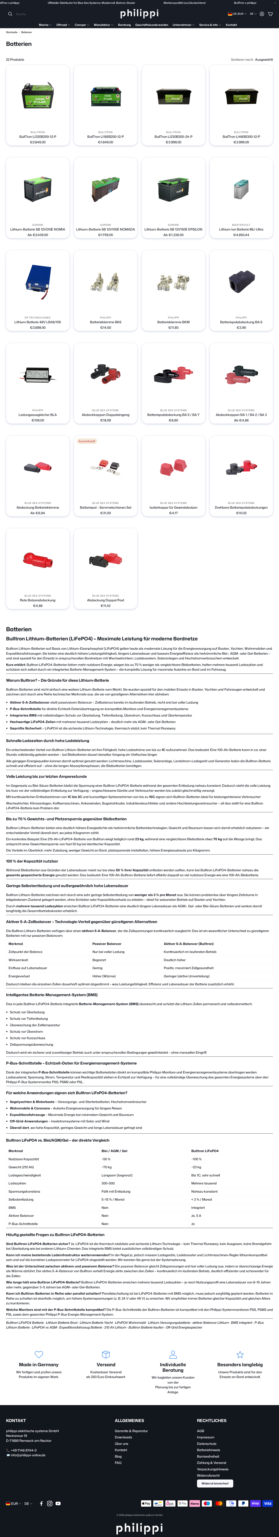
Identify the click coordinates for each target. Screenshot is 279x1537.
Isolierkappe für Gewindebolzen (173, 507)
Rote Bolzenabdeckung (37, 600)
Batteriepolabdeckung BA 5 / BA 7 (173, 414)
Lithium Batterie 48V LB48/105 (37, 322)
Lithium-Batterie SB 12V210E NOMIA (37, 229)
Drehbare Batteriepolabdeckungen (241, 507)
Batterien (26, 32)
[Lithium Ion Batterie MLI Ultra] (241, 189)
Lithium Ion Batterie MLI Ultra (241, 229)
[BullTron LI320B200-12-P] (37, 96)
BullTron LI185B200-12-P (105, 136)
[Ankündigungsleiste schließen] (275, 3)
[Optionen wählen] (64, 216)
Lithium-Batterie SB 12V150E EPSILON (173, 229)
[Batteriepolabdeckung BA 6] (241, 282)
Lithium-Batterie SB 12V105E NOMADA (105, 229)
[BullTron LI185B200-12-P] (105, 96)
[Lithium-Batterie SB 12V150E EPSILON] (173, 189)
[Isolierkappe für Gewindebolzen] (173, 467)
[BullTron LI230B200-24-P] (173, 96)
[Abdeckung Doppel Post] (105, 560)
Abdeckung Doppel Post (105, 600)
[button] (33, 13)
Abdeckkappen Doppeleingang (105, 414)
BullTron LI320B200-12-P (37, 136)
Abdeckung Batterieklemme (38, 507)
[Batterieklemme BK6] (105, 282)
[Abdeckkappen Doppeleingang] (105, 374)
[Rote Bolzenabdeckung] (37, 560)
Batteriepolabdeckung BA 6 (241, 322)
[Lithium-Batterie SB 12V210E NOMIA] (37, 189)
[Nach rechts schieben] (41, 123)
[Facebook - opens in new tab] (41, 1503)
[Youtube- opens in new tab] (58, 1503)
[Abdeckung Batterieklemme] (37, 467)
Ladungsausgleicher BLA (38, 414)
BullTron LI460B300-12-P (241, 136)
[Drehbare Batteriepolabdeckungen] (241, 467)
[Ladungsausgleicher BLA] (37, 374)
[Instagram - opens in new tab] (49, 1503)
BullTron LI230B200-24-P (173, 136)
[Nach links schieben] (34, 123)
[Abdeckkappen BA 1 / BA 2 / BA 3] (241, 374)
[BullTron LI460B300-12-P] (241, 96)
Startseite (11, 32)
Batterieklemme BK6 (105, 322)
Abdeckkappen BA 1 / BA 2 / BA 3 (241, 414)
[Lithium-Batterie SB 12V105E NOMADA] (105, 189)
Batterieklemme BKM (173, 322)
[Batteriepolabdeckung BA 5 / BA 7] (173, 374)
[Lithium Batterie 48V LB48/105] (37, 282)
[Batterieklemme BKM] (173, 282)
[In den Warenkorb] (64, 123)
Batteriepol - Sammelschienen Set (105, 507)
